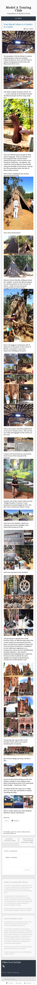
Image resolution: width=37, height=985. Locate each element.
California (7, 832)
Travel (8, 833)
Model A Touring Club (18, 9)
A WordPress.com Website (9, 979)
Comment (27, 870)
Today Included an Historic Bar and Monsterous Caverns (27, 841)
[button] (11, 245)
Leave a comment (29, 29)
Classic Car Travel (21, 832)
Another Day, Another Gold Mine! (9, 839)
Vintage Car (13, 833)
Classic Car (13, 832)
